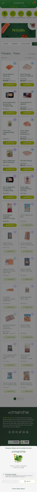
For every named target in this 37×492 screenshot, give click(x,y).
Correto (11, 481)
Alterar (28, 481)
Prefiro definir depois (18, 488)
